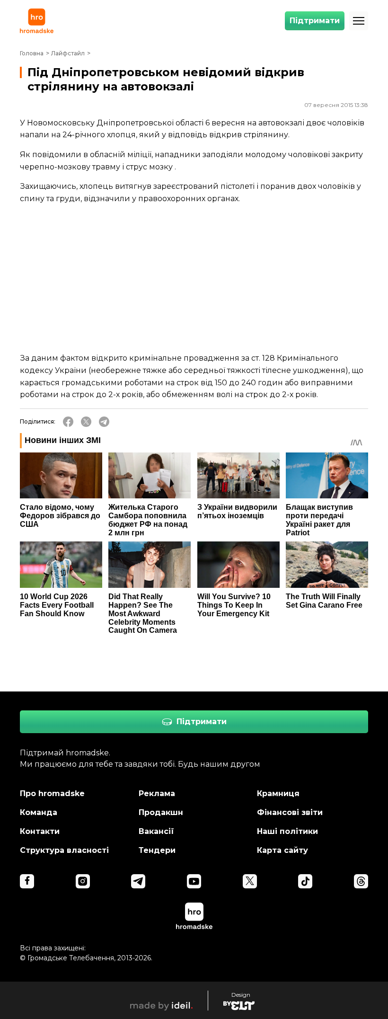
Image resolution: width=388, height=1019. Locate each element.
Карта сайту (282, 850)
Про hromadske (52, 793)
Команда (38, 812)
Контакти (40, 831)
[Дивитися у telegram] (138, 881)
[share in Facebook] (68, 421)
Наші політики (287, 831)
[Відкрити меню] (358, 20)
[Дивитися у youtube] (194, 881)
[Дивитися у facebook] (27, 881)
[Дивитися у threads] (361, 881)
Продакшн (161, 812)
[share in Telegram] (104, 421)
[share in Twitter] (86, 421)
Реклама (157, 793)
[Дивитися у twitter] (250, 881)
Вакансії (156, 831)
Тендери (157, 850)
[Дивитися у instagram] (83, 881)
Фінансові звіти (290, 812)
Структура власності (64, 850)
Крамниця (278, 793)
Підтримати (315, 20)
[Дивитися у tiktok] (305, 881)
